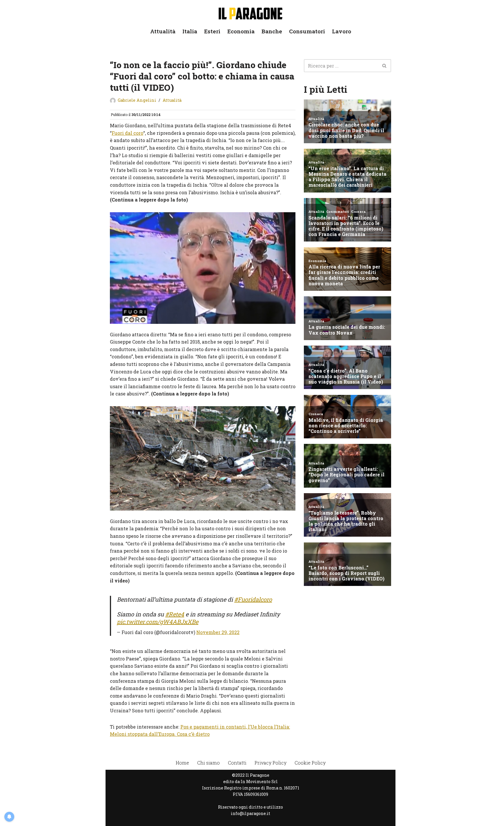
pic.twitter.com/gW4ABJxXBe (157, 621)
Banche (272, 31)
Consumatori (307, 31)
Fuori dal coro (127, 133)
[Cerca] (384, 65)
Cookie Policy (310, 763)
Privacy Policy (270, 763)
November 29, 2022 (217, 632)
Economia (241, 31)
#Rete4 (174, 614)
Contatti (237, 763)
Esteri (212, 31)
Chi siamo (208, 763)
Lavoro (341, 31)
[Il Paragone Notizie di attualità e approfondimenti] (250, 12)
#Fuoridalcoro (253, 599)
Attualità (162, 31)
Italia (189, 31)
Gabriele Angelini (137, 100)
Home (182, 763)
